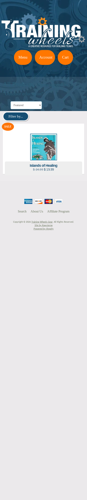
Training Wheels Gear (42, 222)
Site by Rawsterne (44, 225)
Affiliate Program (58, 211)
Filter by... (15, 116)
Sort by (6, 105)
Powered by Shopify (44, 229)
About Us (37, 211)
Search (22, 211)
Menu (23, 57)
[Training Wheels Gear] (43, 47)
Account (45, 57)
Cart (65, 57)
